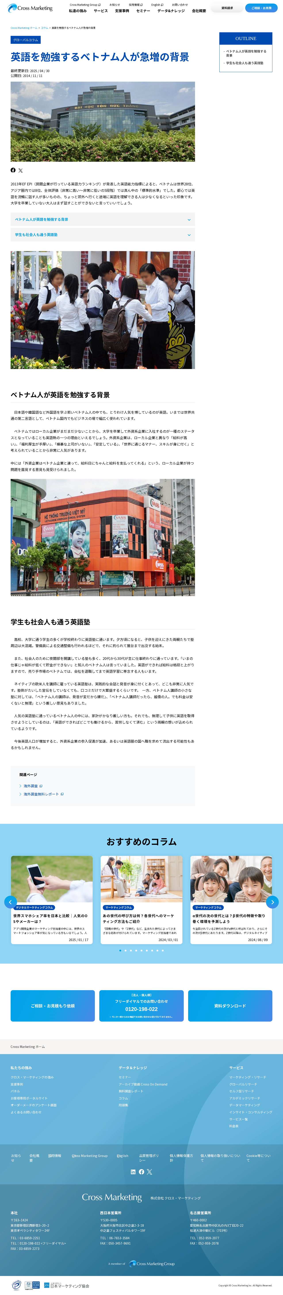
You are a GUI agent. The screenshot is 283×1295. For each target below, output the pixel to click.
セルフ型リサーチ (241, 1091)
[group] (52, 900)
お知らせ (114, 4)
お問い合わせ (180, 4)
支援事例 (122, 10)
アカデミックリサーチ (244, 1098)
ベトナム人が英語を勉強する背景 (41, 219)
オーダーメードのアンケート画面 (34, 1105)
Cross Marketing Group (84, 4)
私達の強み (78, 10)
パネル (15, 1091)
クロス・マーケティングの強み (32, 1077)
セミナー (143, 10)
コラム (44, 27)
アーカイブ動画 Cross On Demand (143, 1084)
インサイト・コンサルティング (250, 1112)
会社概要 (199, 10)
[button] (10, 902)
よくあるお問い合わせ (26, 1112)
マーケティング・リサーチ (247, 1077)
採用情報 (134, 4)
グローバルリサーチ (243, 1084)
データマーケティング (244, 1105)
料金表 (234, 1126)
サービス (101, 10)
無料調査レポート (131, 1091)
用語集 (123, 1105)
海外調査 (31, 785)
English (155, 4)
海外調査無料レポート (41, 794)
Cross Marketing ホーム (24, 27)
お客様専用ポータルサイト (29, 1098)
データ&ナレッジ (171, 10)
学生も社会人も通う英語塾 (36, 234)
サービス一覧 (238, 1119)
